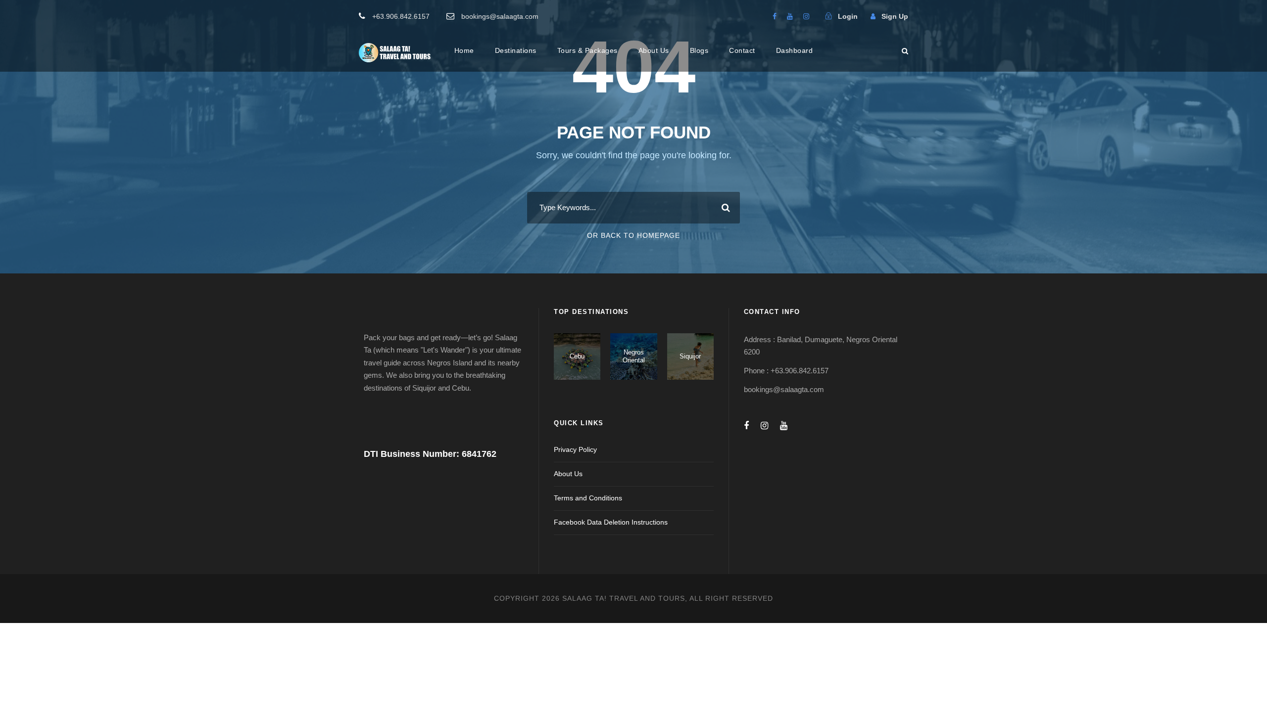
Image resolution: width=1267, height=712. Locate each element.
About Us (653, 50)
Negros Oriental (634, 356)
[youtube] (790, 16)
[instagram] (806, 16)
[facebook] (775, 16)
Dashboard (794, 50)
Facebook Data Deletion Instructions (611, 522)
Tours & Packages (587, 50)
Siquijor (690, 356)
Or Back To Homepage (633, 235)
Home (464, 50)
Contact (742, 50)
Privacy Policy (575, 449)
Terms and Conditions (588, 498)
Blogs (699, 50)
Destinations (515, 50)
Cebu (577, 356)
